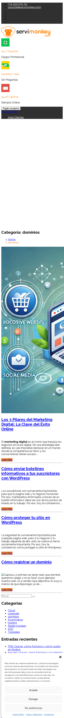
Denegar (33, 699)
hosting (12, 622)
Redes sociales (17, 625)
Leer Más (6, 459)
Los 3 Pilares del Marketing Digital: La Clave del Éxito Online (26, 424)
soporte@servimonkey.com (24, 7)
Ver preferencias (33, 708)
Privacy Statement (34, 714)
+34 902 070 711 (17, 4)
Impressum (49, 714)
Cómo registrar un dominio (26, 562)
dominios (13, 616)
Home (11, 239)
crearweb (13, 613)
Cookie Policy (18, 714)
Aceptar (33, 690)
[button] (60, 657)
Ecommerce (15, 619)
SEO (10, 629)
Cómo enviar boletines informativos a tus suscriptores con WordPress (30, 473)
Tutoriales (14, 632)
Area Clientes (9, 111)
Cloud (11, 610)
